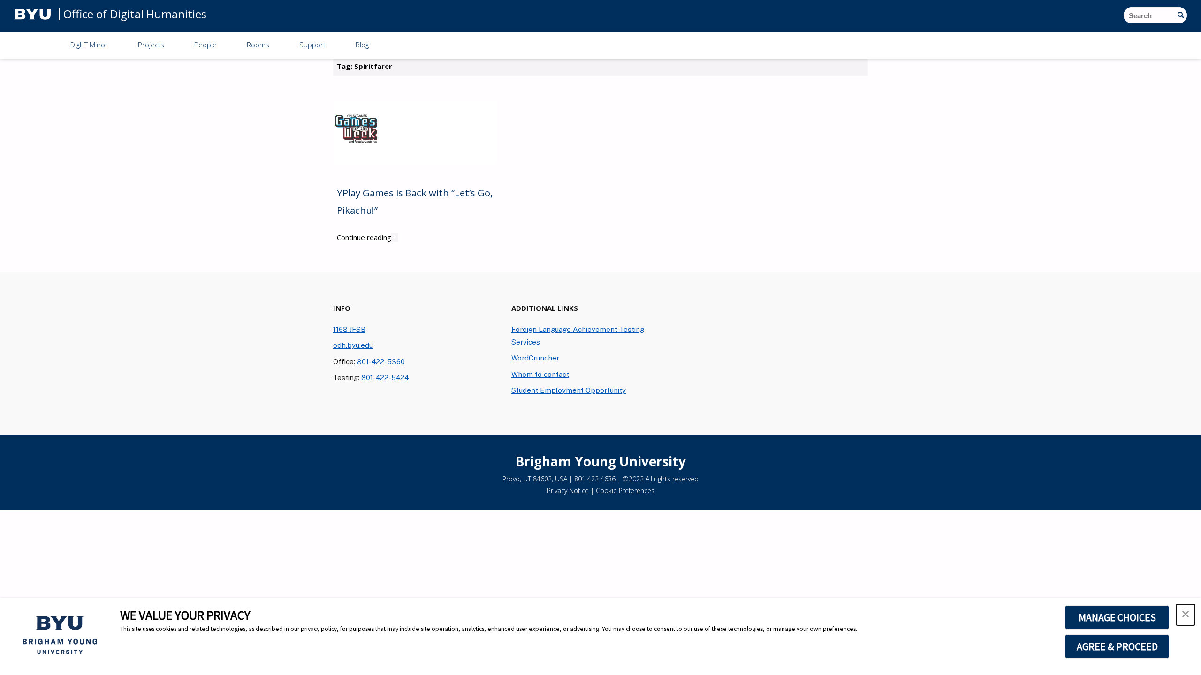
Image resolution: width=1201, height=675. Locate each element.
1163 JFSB (349, 329)
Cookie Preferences (625, 490)
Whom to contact (540, 374)
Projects (151, 44)
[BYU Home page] (33, 13)
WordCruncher (535, 357)
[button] (1185, 614)
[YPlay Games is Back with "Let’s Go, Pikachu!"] (357, 133)
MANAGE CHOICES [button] (1117, 617)
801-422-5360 (381, 361)
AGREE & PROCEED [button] (1117, 646)
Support (312, 44)
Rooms (258, 44)
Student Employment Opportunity (568, 390)
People (205, 44)
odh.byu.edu (353, 345)
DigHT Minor (89, 44)
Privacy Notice (568, 490)
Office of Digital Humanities (134, 14)
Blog (362, 44)
